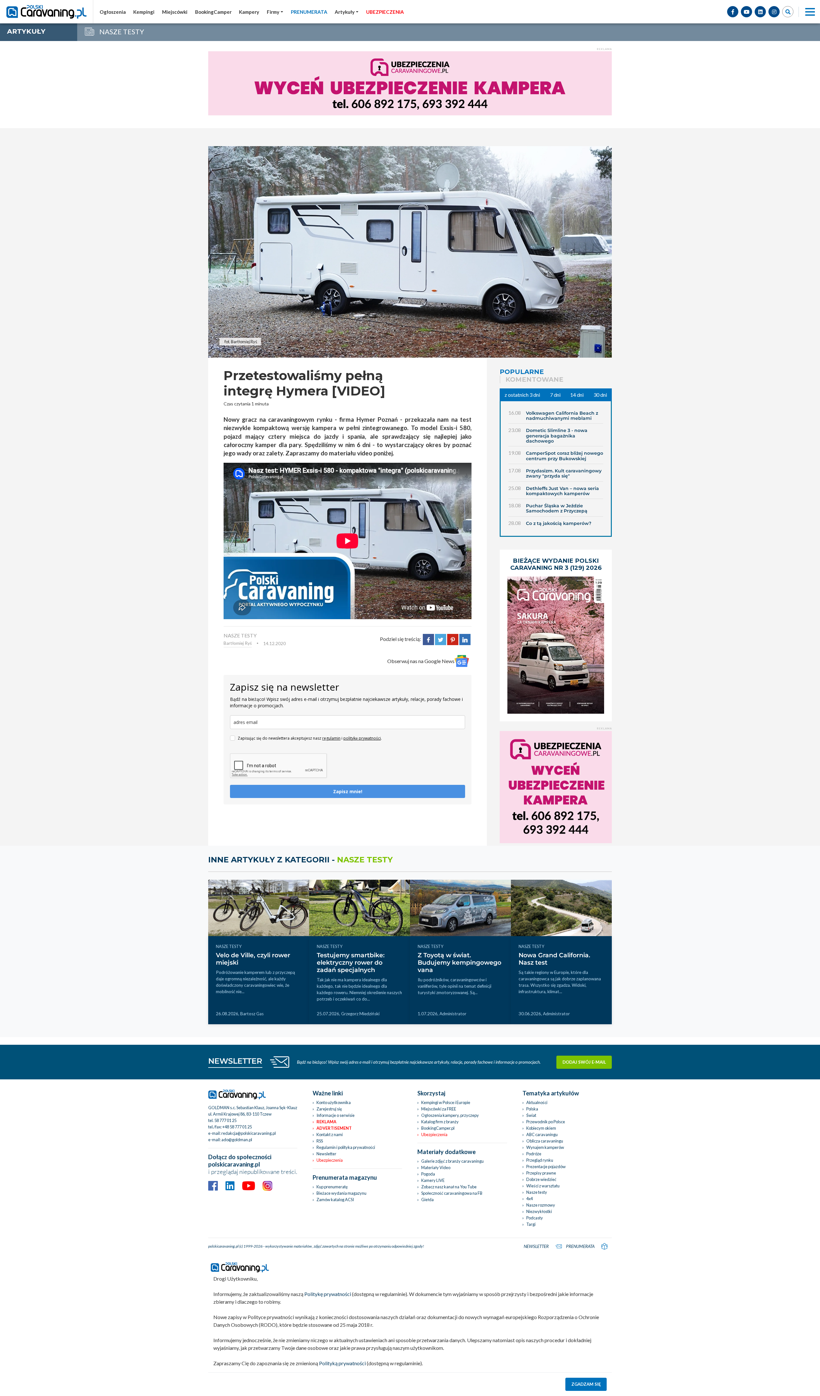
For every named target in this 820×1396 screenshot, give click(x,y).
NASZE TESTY (240, 635)
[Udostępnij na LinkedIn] (465, 639)
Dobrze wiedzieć (541, 1179)
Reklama (326, 1121)
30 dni (600, 395)
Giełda (427, 1199)
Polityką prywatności (342, 1363)
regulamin (331, 738)
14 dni (577, 395)
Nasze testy (536, 1192)
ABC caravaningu (542, 1134)
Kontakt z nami (329, 1134)
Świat (531, 1115)
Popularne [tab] (522, 372)
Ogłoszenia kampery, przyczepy (450, 1115)
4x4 (529, 1198)
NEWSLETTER (235, 1061)
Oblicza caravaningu (544, 1140)
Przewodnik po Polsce (545, 1121)
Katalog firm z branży (440, 1121)
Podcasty (534, 1217)
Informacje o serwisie (335, 1115)
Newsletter (326, 1153)
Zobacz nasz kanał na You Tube (449, 1186)
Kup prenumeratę (332, 1186)
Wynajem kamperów (545, 1147)
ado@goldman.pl (236, 1139)
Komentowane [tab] (534, 379)
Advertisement (334, 1128)
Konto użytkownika (333, 1102)
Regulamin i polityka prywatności (345, 1147)
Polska (532, 1108)
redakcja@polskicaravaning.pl (248, 1133)
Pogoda (428, 1173)
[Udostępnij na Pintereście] (452, 639)
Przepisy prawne (541, 1173)
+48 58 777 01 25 (237, 1126)
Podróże (533, 1153)
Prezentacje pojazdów (546, 1166)
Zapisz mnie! (347, 791)
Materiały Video (435, 1167)
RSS (319, 1140)
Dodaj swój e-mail (584, 1062)
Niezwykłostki (539, 1211)
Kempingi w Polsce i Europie (445, 1102)
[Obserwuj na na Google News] (462, 661)
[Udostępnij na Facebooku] (428, 639)
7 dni (555, 395)
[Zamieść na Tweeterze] (440, 639)
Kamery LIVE (433, 1180)
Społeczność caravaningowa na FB (451, 1193)
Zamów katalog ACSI (335, 1199)
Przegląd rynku (539, 1160)
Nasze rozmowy (540, 1205)
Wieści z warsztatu (543, 1185)
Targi (531, 1224)
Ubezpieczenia (329, 1160)
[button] (346, 12)
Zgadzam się (586, 1384)
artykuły (26, 31)
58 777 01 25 (225, 1120)
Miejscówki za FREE (438, 1108)
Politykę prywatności (327, 1294)
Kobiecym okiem (541, 1128)
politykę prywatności (362, 738)
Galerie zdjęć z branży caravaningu (452, 1161)
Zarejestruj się (329, 1108)
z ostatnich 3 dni (522, 395)
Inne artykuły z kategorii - (300, 859)
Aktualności (536, 1102)
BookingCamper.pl (438, 1128)
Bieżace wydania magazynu (341, 1193)
